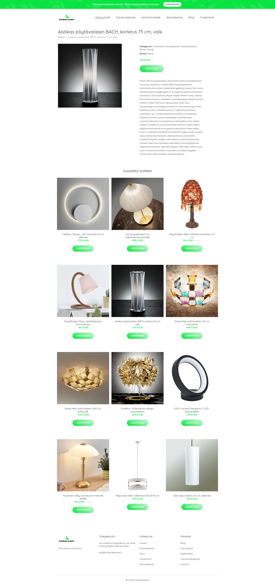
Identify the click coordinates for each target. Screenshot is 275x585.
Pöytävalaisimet (189, 46)
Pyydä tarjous (172, 4)
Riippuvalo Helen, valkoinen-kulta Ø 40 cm (137, 495)
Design (150, 49)
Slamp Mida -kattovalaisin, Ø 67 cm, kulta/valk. (83, 410)
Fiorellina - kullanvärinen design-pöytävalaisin (137, 410)
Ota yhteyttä (186, 548)
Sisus (142, 553)
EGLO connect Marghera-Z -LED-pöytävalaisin (192, 410)
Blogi (191, 17)
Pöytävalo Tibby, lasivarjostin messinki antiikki (83, 497)
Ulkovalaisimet (147, 564)
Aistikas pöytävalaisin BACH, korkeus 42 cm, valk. (138, 323)
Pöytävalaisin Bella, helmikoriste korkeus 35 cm (192, 236)
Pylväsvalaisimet (125, 17)
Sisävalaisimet (174, 17)
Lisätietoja (152, 68)
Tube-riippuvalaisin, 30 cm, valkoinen (192, 495)
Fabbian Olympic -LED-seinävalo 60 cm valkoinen (83, 236)
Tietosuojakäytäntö (190, 559)
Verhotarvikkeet (150, 17)
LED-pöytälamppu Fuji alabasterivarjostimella (137, 236)
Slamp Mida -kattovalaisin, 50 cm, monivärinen (192, 323)
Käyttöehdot (186, 553)
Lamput (143, 543)
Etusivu (61, 37)
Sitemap (184, 564)
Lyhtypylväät (102, 17)
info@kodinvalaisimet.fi (110, 552)
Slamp (143, 49)
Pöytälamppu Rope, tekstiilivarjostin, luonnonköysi (83, 323)
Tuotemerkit (207, 17)
